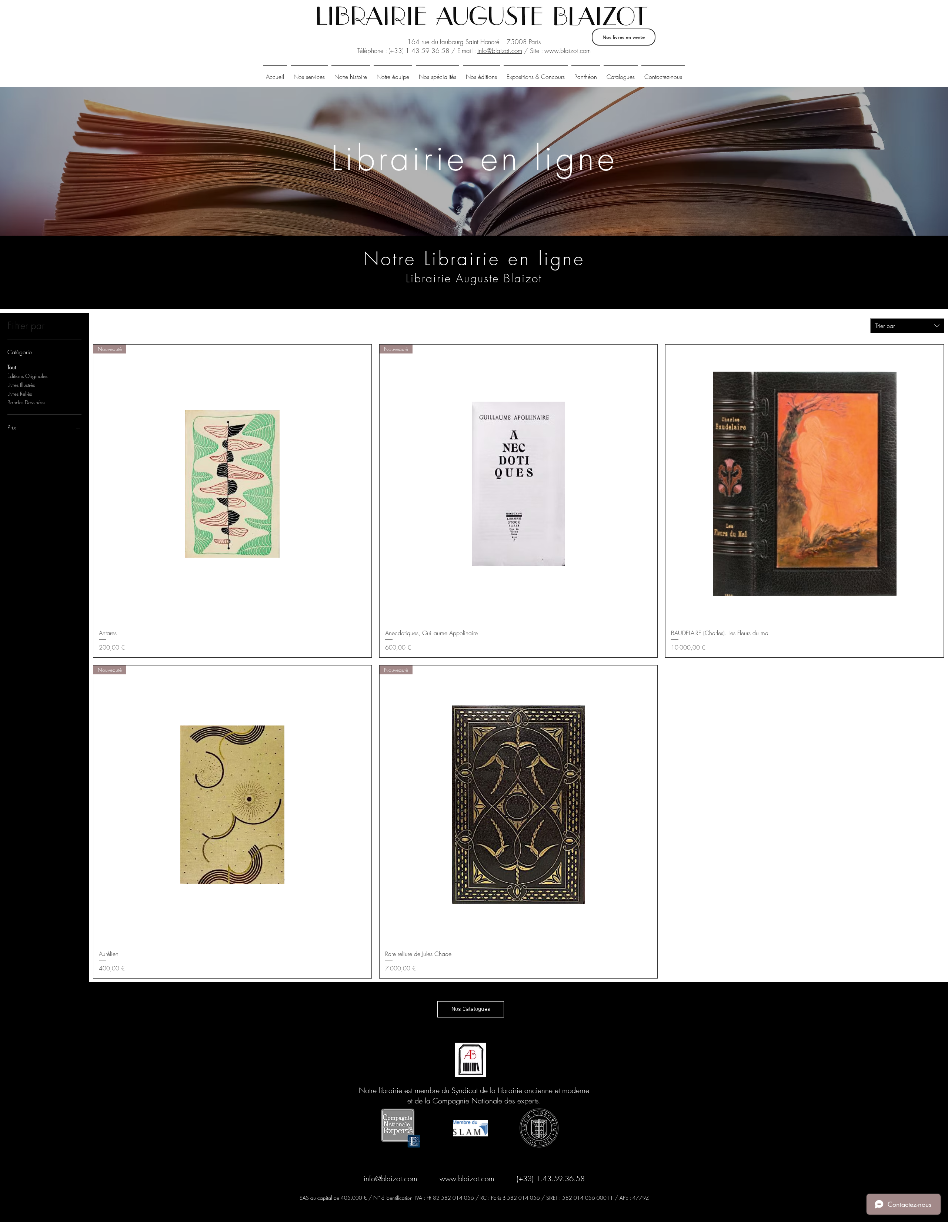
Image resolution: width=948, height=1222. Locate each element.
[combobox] (907, 325)
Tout (11, 367)
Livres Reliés (19, 393)
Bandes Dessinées (26, 402)
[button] (621, 73)
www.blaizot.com (567, 50)
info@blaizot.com (499, 50)
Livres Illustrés (21, 384)
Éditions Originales (27, 375)
